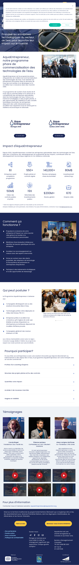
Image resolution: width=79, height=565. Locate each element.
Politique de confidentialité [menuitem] (14, 538)
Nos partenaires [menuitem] (10, 531)
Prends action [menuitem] (10, 533)
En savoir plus (20, 136)
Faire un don (20, 524)
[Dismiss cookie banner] (72, 6)
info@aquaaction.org (66, 207)
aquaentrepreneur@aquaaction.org (43, 506)
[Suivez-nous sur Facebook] (34, 535)
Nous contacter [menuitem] (10, 535)
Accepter (55, 25)
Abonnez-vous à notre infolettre (58, 524)
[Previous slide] (44, 304)
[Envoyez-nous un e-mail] (42, 535)
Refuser (67, 25)
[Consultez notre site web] (30, 535)
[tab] (55, 320)
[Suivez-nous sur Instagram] (38, 535)
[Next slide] (74, 304)
